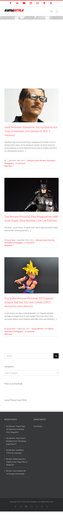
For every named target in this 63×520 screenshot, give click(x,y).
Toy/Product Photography (13, 243)
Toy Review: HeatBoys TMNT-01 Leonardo (15, 451)
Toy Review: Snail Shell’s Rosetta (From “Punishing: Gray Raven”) (16, 441)
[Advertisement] (31, 52)
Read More (8, 166)
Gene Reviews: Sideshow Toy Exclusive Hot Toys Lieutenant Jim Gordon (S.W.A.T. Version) (30, 131)
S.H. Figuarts (48, 329)
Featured (30, 160)
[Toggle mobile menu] (57, 11)
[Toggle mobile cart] (51, 11)
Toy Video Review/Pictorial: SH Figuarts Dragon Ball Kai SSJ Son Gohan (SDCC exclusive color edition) (28, 302)
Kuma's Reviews (40, 160)
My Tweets (38, 426)
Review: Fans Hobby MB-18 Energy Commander (16, 472)
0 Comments (20, 163)
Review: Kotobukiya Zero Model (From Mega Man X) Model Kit (16, 462)
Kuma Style (11, 240)
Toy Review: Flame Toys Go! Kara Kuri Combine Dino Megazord (15, 429)
